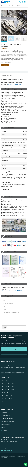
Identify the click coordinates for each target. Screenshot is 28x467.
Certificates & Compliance (7, 418)
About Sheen (5, 430)
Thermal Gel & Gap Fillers (7, 395)
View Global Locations (6, 450)
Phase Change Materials (7, 398)
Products (5, 5)
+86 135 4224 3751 (11, 447)
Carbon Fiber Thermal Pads (8, 386)
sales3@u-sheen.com (9, 443)
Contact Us (8, 459)
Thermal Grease (12, 5)
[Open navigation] (25, 2)
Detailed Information (7, 75)
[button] (25, 22)
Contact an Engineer (14, 353)
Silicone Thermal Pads (7, 380)
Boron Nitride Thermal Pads (8, 389)
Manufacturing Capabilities (8, 421)
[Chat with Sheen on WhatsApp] (25, 464)
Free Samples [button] (5, 65)
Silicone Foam (5, 401)
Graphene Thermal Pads (7, 392)
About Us (3, 459)
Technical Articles (6, 424)
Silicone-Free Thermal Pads (8, 383)
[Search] (20, 2)
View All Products (6, 404)
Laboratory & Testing (6, 415)
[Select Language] (22, 2)
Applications (4, 412)
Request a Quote (14, 349)
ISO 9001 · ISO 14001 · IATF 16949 (8, 370)
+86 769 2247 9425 (7, 445)
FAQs (3, 427)
